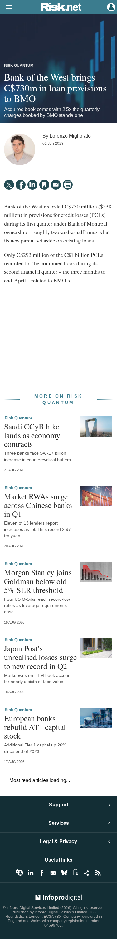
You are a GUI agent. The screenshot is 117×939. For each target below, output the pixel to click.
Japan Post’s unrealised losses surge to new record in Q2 (40, 657)
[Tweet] (9, 185)
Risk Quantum (18, 65)
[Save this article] (44, 185)
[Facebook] (21, 185)
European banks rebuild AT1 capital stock (35, 727)
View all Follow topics (19, 873)
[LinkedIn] (32, 185)
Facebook (42, 873)
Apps (75, 873)
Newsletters (53, 873)
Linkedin (30, 873)
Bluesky (64, 873)
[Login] (110, 6)
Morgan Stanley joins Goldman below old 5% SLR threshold (38, 581)
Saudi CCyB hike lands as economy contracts (32, 435)
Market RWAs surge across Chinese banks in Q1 (38, 505)
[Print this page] (68, 185)
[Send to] (56, 185)
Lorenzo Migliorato (70, 136)
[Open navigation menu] (6, 7)
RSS (98, 873)
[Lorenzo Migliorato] (19, 149)
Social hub (86, 873)
